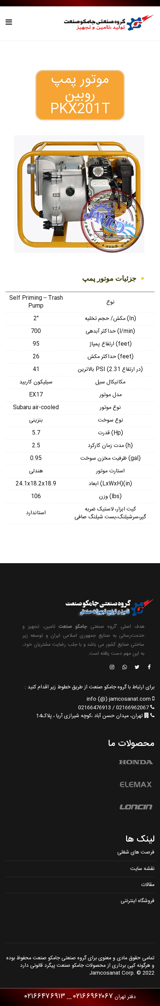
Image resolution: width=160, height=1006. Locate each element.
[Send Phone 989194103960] (125, 667)
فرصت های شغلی (135, 852)
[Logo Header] (106, 23)
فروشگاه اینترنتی (137, 901)
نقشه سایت (142, 869)
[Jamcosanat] (148, 667)
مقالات (147, 885)
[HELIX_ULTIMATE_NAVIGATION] (9, 23)
